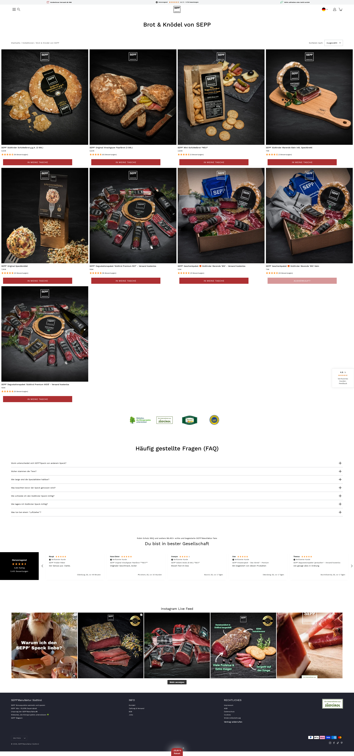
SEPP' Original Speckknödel (14, 266)
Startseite (15, 43)
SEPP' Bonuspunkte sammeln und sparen (28, 705)
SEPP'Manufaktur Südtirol (28, 744)
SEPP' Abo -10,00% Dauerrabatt (24, 708)
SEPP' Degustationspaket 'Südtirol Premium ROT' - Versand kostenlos (123, 266)
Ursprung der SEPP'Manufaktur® (24, 712)
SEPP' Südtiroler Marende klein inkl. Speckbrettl (289, 148)
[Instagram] (330, 743)
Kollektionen (28, 43)
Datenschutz (229, 712)
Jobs (131, 715)
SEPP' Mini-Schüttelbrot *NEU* (193, 148)
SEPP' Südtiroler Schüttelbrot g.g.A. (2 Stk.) (22, 148)
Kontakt (132, 705)
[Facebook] (334, 743)
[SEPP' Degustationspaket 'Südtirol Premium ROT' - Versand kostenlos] (133, 215)
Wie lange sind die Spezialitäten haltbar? (30, 479)
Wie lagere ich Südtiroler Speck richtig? (29, 504)
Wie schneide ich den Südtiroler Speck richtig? (32, 496)
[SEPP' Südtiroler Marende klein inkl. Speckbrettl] (309, 97)
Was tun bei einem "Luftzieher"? (26, 512)
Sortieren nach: (316, 43)
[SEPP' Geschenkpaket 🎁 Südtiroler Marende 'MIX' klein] (309, 215)
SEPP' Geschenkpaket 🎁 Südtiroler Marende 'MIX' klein (292, 266)
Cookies (227, 715)
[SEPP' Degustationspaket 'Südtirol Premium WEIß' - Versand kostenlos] (44, 334)
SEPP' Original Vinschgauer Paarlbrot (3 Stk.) (111, 148)
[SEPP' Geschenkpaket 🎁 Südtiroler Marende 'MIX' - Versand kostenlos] (221, 215)
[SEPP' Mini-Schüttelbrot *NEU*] (221, 97)
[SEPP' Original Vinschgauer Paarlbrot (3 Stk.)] (133, 97)
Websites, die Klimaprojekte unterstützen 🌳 (30, 715)
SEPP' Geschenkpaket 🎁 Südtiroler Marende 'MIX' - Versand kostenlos (211, 266)
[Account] (334, 9)
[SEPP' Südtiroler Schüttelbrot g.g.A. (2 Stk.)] (44, 97)
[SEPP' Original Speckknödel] (44, 215)
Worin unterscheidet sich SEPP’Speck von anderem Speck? (38, 463)
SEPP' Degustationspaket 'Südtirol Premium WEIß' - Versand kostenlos (35, 384)
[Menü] (14, 9)
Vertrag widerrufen (233, 722)
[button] (18, 9)
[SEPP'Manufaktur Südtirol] (177, 9)
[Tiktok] (338, 743)
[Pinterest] (341, 743)
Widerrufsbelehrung (232, 718)
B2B (130, 712)
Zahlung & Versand (136, 708)
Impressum (228, 705)
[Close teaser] (183, 748)
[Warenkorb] (341, 9)
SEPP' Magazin (17, 718)
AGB (225, 708)
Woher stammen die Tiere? (24, 471)
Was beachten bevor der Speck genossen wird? (33, 488)
